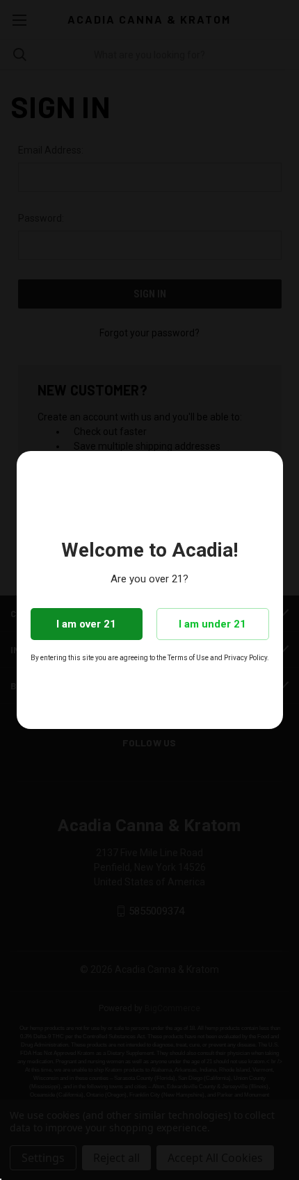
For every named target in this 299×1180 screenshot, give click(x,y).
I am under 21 (212, 624)
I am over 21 (86, 624)
